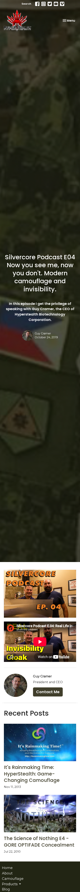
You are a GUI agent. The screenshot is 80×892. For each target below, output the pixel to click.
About (7, 873)
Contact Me (48, 692)
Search (26, 4)
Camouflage (12, 879)
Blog (6, 889)
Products (10, 884)
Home (7, 868)
